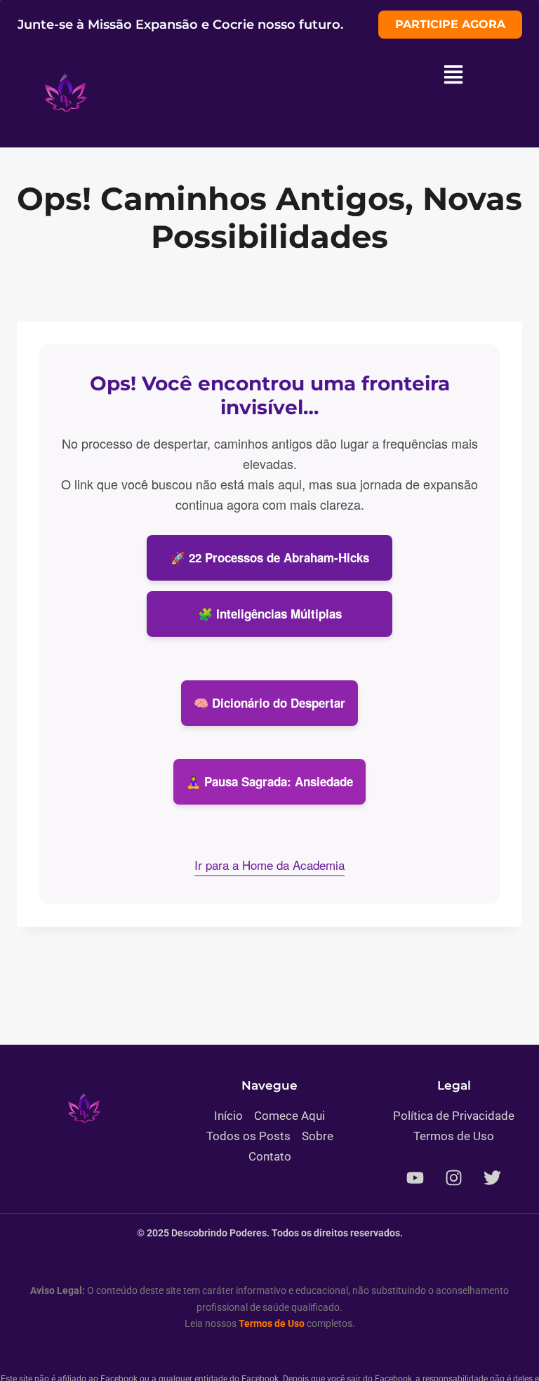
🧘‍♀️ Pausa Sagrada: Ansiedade (269, 781)
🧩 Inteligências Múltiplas (270, 613)
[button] (453, 75)
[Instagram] (454, 1178)
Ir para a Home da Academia (269, 864)
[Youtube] (415, 1178)
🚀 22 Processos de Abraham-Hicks (270, 557)
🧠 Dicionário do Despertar (269, 702)
